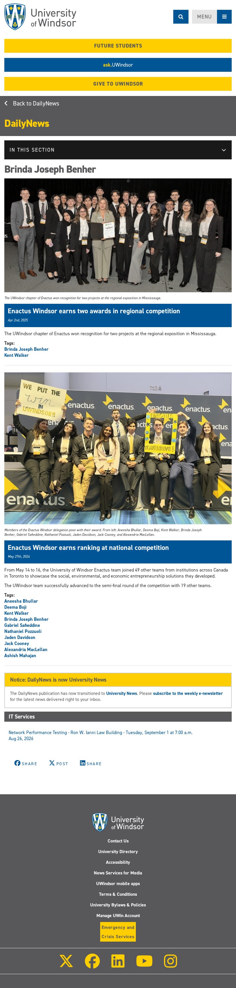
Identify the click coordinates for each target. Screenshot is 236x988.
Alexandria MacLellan (25, 649)
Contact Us (118, 841)
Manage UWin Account (118, 915)
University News (121, 693)
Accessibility (118, 862)
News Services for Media (118, 873)
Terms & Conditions (118, 894)
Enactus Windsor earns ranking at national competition (88, 547)
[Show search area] (181, 17)
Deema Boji (15, 607)
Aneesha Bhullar (21, 601)
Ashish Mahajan (20, 656)
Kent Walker (16, 355)
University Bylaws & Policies (118, 905)
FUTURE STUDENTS (118, 45)
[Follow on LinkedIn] (118, 965)
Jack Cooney (16, 643)
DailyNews (46, 103)
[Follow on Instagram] (170, 965)
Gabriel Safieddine (22, 625)
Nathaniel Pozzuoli (22, 631)
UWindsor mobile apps (118, 883)
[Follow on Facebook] (92, 965)
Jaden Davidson (19, 637)
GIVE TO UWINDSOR (118, 83)
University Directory (118, 852)
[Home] (40, 16)
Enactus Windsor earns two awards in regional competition (94, 311)
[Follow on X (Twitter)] (66, 965)
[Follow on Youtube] (144, 965)
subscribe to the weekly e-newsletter (188, 693)
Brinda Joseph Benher (26, 349)
